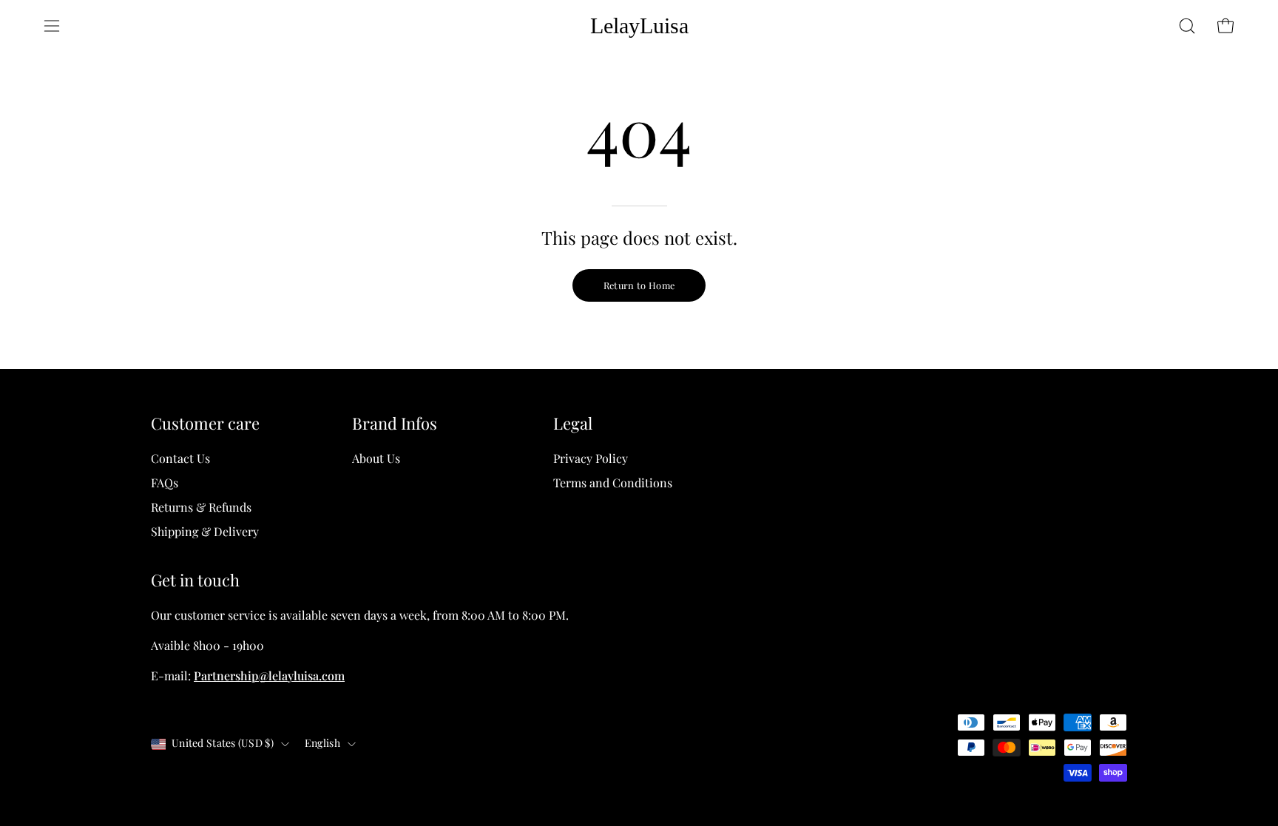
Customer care (205, 423)
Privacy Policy (590, 458)
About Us (376, 458)
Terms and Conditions (612, 482)
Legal (572, 423)
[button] (1187, 25)
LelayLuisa (639, 25)
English (322, 744)
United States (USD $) (223, 744)
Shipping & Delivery (205, 531)
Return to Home (639, 285)
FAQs (164, 482)
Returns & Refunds (201, 507)
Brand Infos (394, 423)
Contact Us (180, 458)
